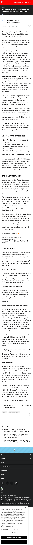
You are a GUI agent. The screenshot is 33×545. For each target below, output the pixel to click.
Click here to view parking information (14, 96)
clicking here (6, 91)
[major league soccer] (2, 490)
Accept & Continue (14, 542)
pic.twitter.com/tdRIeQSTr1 (10, 239)
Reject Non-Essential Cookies (14, 537)
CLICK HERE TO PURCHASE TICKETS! (15, 400)
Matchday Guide (14, 412)
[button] (30, 2)
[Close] (25, 507)
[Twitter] (2, 483)
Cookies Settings (26, 497)
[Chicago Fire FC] (2, 2)
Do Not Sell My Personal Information (10, 529)
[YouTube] (16, 483)
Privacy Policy (9, 526)
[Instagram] (7, 483)
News (4, 412)
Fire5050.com (21, 390)
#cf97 (19, 237)
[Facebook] (11, 483)
